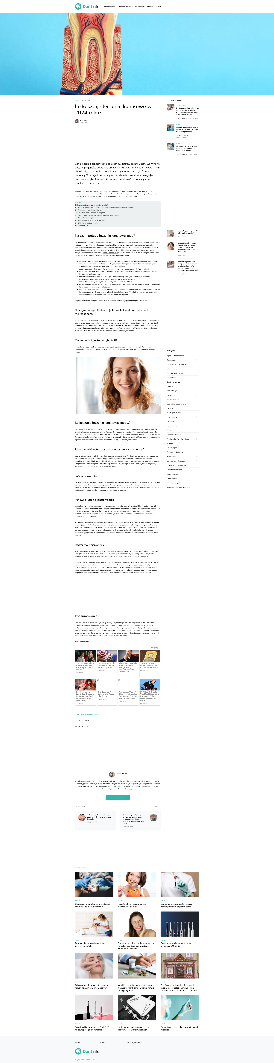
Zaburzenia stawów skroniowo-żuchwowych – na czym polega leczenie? (99, 817)
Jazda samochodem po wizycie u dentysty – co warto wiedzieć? (133, 1028)
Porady (77, 100)
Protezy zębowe (173, 448)
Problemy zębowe (174, 434)
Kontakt (77, 1043)
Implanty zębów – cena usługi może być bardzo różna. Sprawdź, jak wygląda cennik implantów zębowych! (188, 247)
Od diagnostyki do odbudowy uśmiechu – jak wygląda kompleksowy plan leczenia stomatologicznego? (187, 111)
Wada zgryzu (172, 478)
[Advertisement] (118, 146)
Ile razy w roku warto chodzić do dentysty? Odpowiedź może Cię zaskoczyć (187, 148)
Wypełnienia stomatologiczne (178, 487)
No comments (88, 100)
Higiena (170, 386)
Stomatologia (181, 105)
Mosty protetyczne (174, 413)
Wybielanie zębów (174, 483)
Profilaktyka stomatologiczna (178, 439)
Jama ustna (171, 395)
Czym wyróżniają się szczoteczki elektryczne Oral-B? (176, 944)
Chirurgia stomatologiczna (177, 364)
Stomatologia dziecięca (176, 461)
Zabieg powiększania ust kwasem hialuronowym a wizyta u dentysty (91, 986)
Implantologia (172, 391)
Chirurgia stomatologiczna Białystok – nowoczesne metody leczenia (93, 905)
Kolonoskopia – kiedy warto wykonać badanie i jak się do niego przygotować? (187, 129)
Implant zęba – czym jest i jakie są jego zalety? (188, 232)
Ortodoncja (171, 421)
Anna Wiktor (83, 120)
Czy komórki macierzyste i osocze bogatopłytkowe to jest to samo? (176, 905)
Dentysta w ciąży (173, 382)
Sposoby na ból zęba (175, 452)
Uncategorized (172, 474)
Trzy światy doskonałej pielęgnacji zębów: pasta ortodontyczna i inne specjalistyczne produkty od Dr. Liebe (135, 819)
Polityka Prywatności (133, 1043)
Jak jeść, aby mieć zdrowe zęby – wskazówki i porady (133, 905)
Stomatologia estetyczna (176, 465)
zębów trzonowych (119, 565)
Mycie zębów (172, 417)
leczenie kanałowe (105, 320)
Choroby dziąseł (173, 369)
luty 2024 (85, 726)
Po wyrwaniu (172, 426)
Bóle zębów (171, 360)
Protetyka (170, 443)
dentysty (96, 525)
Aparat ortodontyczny (175, 356)
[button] (198, 6)
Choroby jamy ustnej (175, 373)
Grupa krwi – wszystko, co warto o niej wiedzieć (179, 1028)
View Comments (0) (116, 798)
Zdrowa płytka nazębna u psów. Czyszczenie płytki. (90, 944)
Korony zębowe (173, 399)
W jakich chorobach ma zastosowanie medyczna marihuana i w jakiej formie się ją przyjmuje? (136, 988)
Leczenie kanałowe (110, 253)
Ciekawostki (171, 377)
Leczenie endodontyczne (176, 404)
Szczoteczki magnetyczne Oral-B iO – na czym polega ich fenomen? (93, 1028)
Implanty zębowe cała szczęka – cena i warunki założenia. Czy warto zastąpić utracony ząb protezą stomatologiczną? (188, 266)
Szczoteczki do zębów (175, 470)
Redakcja (103, 1043)
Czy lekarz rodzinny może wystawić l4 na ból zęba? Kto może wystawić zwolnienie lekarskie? (136, 946)
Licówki (170, 408)
